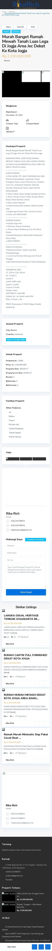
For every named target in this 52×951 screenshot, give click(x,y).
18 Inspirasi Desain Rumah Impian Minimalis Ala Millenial (27, 940)
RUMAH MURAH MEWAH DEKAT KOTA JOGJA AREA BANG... (25, 696)
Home (4, 12)
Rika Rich (13, 513)
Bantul (7, 60)
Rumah (11, 12)
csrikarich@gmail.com (14, 876)
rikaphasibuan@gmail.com (21, 530)
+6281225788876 (12, 872)
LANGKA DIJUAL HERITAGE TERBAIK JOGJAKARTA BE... (21, 617)
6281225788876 (18, 521)
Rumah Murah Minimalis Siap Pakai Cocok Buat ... (26, 736)
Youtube (8, 880)
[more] (14, 633)
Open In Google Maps (16, 339)
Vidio (8, 452)
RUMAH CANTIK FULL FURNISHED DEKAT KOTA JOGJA (25, 656)
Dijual (6, 31)
